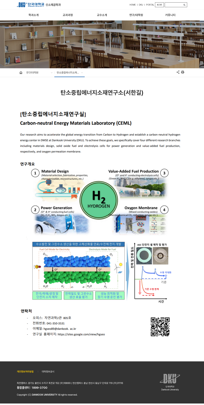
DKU (141, 5)
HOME (133, 5)
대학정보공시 (48, 371)
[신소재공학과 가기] (30, 4)
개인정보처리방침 (25, 371)
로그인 (159, 5)
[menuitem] (33, 15)
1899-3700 (39, 387)
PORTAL (150, 5)
